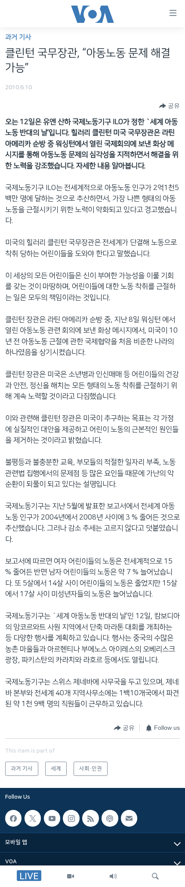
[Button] (169, 106)
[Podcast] (110, 818)
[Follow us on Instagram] (71, 818)
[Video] (70, 876)
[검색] (155, 876)
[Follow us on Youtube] (52, 818)
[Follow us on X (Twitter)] (33, 818)
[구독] (129, 818)
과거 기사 (18, 37)
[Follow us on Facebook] (13, 818)
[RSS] (90, 818)
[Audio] (113, 876)
